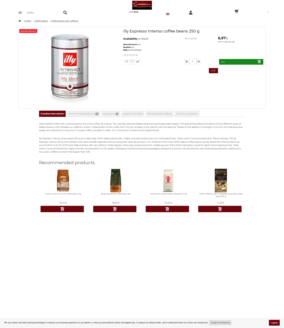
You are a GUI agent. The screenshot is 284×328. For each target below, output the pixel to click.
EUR (136, 12)
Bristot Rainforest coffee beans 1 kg (115, 194)
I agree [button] (274, 322)
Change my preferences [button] (220, 323)
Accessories (110, 113)
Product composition (187, 113)
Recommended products (83, 113)
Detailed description (52, 113)
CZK (131, 12)
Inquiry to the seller (133, 113)
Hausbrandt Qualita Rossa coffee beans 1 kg (168, 194)
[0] (234, 12)
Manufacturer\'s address (159, 113)
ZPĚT (213, 71)
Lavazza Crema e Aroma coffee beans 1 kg (63, 194)
